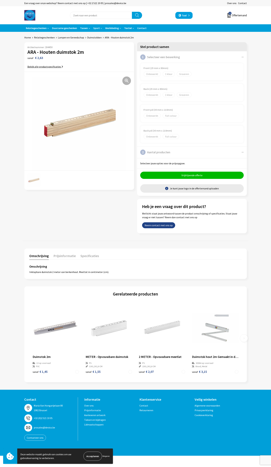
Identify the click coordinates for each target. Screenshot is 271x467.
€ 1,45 (40, 372)
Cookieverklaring (204, 415)
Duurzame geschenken (64, 28)
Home (27, 37)
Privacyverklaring (204, 410)
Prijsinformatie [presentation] (64, 256)
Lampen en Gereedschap (71, 37)
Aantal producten (156, 152)
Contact (242, 3)
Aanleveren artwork (94, 415)
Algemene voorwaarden (207, 405)
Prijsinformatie (92, 410)
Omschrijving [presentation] (39, 256)
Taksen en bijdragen (95, 419)
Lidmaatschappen (94, 424)
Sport (96, 28)
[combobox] (101, 15)
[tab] (39, 256)
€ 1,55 (93, 372)
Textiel (128, 28)
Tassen (84, 28)
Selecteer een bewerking (161, 57)
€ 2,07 (146, 372)
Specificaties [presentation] (89, 256)
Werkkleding (112, 28)
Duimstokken (94, 37)
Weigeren (106, 456)
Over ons (231, 3)
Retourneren (146, 410)
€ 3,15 (199, 372)
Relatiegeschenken (36, 28)
